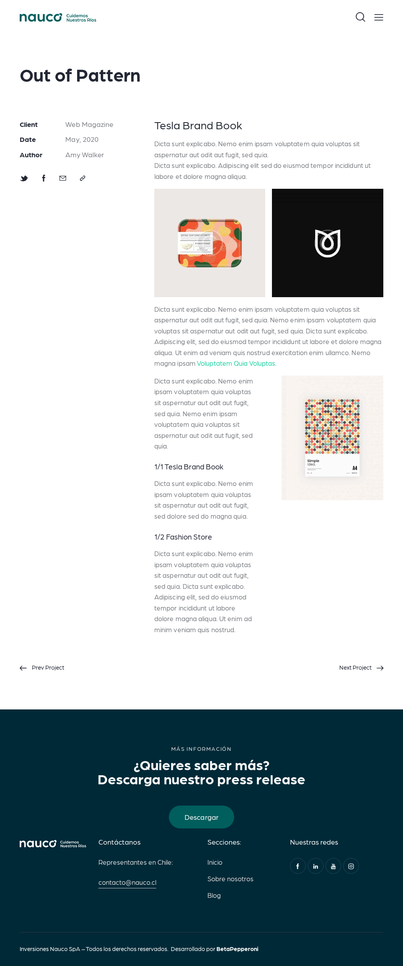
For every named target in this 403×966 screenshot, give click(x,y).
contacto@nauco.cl (127, 882)
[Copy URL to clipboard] (82, 178)
